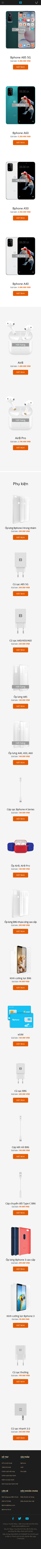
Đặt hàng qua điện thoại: (10, 1497)
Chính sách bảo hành (9, 1475)
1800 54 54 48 (6, 1467)
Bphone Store (6, 1509)
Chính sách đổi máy (8, 1471)
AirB (21, 1467)
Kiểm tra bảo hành (8, 1480)
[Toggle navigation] (3, 3)
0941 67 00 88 (6, 1501)
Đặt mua (21, 67)
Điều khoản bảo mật (27, 1501)
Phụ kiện (23, 1471)
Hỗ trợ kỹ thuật (7, 1463)
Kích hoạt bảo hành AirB (10, 1484)
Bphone (23, 1463)
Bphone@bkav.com (8, 1505)
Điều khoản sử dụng (27, 1497)
